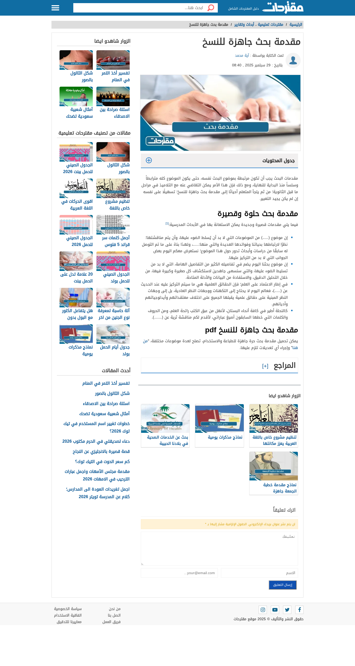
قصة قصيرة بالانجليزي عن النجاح (101, 451)
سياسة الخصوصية (68, 609)
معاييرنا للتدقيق (69, 622)
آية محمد (242, 55)
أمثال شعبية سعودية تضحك (104, 414)
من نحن (115, 609)
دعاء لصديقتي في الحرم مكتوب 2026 (96, 441)
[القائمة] (55, 7)
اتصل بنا (114, 615)
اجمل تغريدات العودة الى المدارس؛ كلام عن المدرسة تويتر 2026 (98, 493)
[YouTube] (275, 610)
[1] (167, 223)
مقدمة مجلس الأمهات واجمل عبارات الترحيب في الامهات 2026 (97, 475)
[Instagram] (263, 610)
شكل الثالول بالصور (112, 393)
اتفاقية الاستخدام (68, 615)
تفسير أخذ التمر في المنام (106, 383)
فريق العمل (111, 622)
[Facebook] (299, 610)
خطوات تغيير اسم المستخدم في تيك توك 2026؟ (96, 427)
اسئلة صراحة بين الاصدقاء (106, 404)
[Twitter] (287, 610)
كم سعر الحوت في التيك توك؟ (102, 462)
